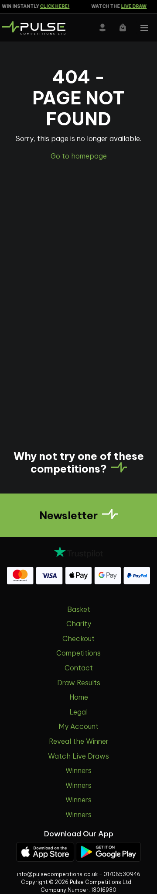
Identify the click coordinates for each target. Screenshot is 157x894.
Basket (78, 609)
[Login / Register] (102, 27)
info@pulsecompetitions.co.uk (57, 874)
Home (78, 697)
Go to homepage (79, 156)
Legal (78, 712)
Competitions (78, 653)
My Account (78, 726)
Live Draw (132, 6)
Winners (78, 770)
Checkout (78, 638)
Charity (78, 623)
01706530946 (121, 874)
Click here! (53, 6)
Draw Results (78, 682)
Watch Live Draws (78, 756)
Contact (79, 667)
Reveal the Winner (79, 741)
